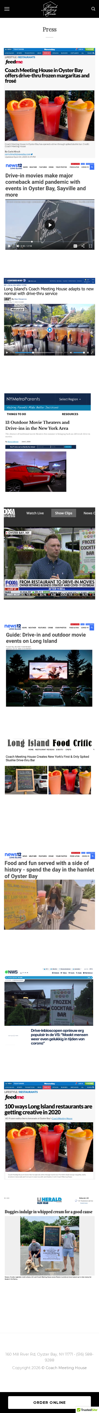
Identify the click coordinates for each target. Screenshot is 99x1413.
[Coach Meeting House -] (49, 9)
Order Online (49, 1402)
